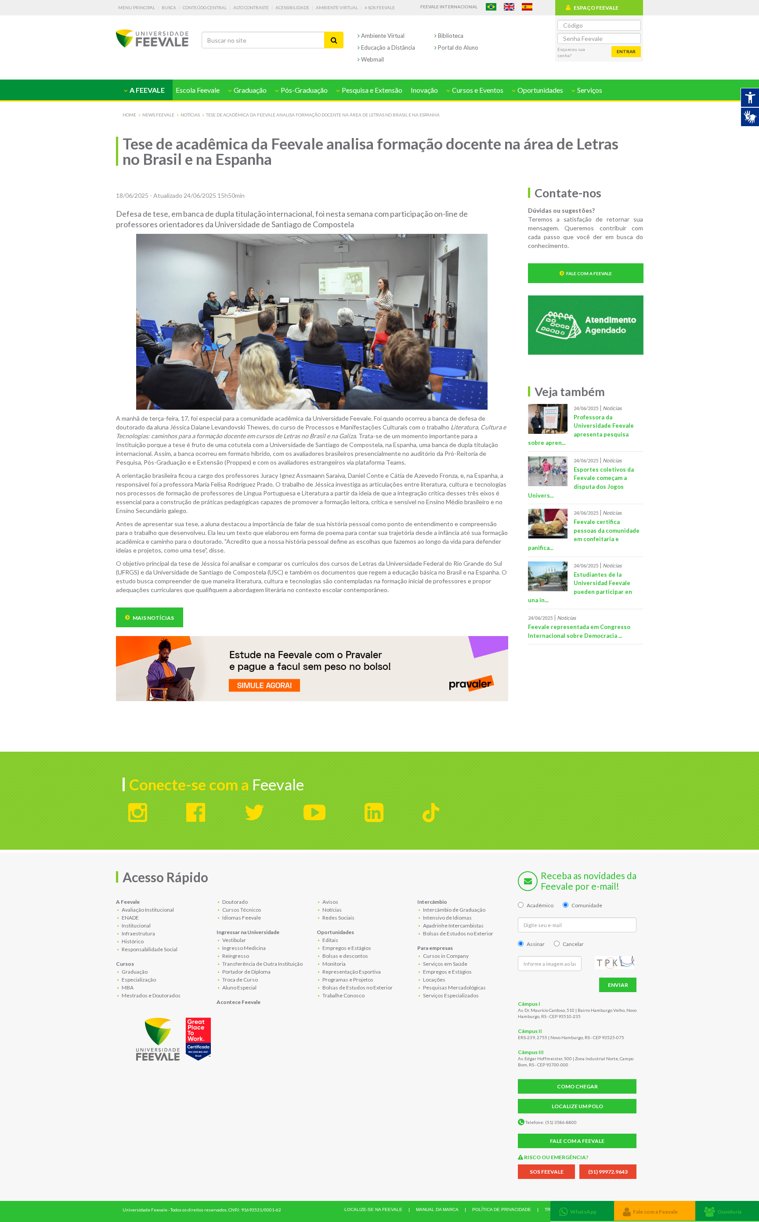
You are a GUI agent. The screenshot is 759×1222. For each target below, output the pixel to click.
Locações (433, 979)
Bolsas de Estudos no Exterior (357, 987)
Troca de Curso (239, 979)
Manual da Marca (437, 1209)
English (509, 7)
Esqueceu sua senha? (571, 52)
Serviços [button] (589, 90)
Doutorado (234, 901)
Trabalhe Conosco (343, 995)
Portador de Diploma (246, 971)
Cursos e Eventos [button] (477, 90)
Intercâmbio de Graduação (453, 909)
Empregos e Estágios (346, 948)
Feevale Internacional (448, 6)
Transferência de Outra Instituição (262, 963)
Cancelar (573, 944)
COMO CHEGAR (577, 1086)
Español (527, 7)
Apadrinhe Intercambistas (453, 925)
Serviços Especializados (450, 995)
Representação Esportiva (351, 971)
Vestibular (233, 940)
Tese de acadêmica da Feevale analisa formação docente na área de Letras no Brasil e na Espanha (323, 114)
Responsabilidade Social (149, 949)
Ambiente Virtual (337, 7)
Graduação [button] (249, 90)
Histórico (132, 941)
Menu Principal (136, 7)
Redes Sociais (338, 917)
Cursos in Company (445, 956)
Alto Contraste (251, 7)
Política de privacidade (501, 1209)
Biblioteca (450, 35)
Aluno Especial (239, 987)
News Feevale (158, 114)
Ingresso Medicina (243, 948)
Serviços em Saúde (444, 963)
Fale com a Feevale (589, 273)
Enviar (618, 985)
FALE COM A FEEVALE (577, 1141)
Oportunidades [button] (539, 90)
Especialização (138, 979)
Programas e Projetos (347, 979)
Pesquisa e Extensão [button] (371, 90)
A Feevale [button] (146, 90)
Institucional (136, 925)
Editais (330, 940)
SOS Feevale (381, 7)
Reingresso (235, 956)
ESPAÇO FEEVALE (596, 7)
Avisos (330, 901)
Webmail (372, 59)
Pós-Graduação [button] (303, 90)
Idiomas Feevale (241, 917)
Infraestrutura (138, 933)
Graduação (134, 971)
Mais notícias (153, 618)
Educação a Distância (387, 47)
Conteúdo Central (205, 7)
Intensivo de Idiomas (447, 917)
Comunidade (586, 905)
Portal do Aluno (457, 47)
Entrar (626, 51)
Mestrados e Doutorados (151, 995)
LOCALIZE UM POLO (577, 1106)
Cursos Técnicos (241, 909)
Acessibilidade (292, 7)
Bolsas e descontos (345, 956)
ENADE (130, 917)
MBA (127, 987)
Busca (169, 7)
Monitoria (334, 963)
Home (129, 114)
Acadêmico (540, 905)
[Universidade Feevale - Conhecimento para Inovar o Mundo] (175, 1037)
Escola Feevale (198, 90)
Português (491, 7)
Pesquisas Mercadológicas (454, 987)
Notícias (190, 114)
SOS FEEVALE (547, 1171)
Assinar (536, 944)
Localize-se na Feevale (373, 1209)
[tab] (582, 1211)
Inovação (424, 90)
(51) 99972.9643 (608, 1171)
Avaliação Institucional (147, 909)
